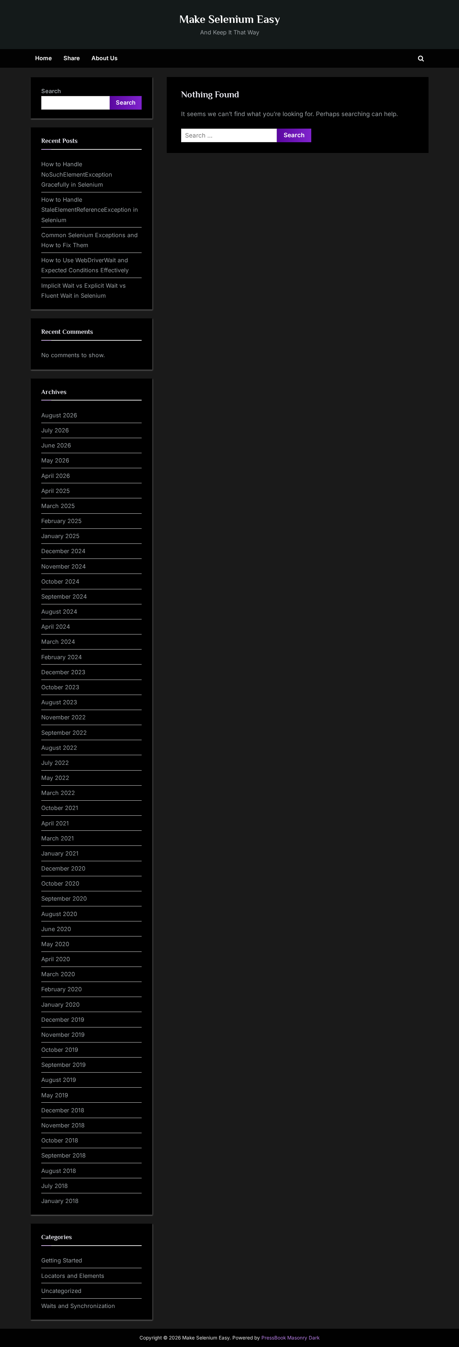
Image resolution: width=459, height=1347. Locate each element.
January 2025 (60, 536)
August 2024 (59, 611)
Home (43, 58)
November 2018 (63, 1125)
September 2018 (63, 1155)
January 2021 (60, 853)
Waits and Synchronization (78, 1305)
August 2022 (59, 747)
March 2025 (58, 505)
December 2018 (62, 1110)
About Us (104, 58)
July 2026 (55, 430)
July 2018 (54, 1185)
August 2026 (59, 415)
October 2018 (59, 1140)
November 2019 (63, 1034)
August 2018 (58, 1170)
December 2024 (63, 551)
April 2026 (55, 475)
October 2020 (60, 883)
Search (51, 91)
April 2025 (55, 490)
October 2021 (59, 807)
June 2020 (56, 929)
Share (71, 58)
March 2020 (58, 974)
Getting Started (61, 1260)
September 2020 (64, 898)
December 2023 (63, 672)
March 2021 (57, 838)
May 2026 (55, 460)
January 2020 (60, 1004)
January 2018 (60, 1200)
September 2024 (64, 596)
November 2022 (63, 717)
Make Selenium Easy (229, 19)
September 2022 (64, 732)
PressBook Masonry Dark (290, 1338)
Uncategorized (61, 1290)
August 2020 (59, 913)
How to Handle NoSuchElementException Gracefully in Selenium (76, 174)
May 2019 (54, 1095)
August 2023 (59, 702)
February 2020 (61, 989)
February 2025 (61, 520)
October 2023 (60, 687)
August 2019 (58, 1079)
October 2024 (60, 581)
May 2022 (55, 777)
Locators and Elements (72, 1275)
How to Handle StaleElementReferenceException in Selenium (89, 210)
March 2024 (58, 641)
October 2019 (59, 1049)
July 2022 (55, 762)
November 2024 (63, 566)
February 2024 (61, 657)
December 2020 (63, 868)
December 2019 (62, 1019)
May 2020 (55, 944)
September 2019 (63, 1064)
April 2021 (55, 823)
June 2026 (56, 445)
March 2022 (58, 792)
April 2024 (55, 626)
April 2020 (55, 959)
